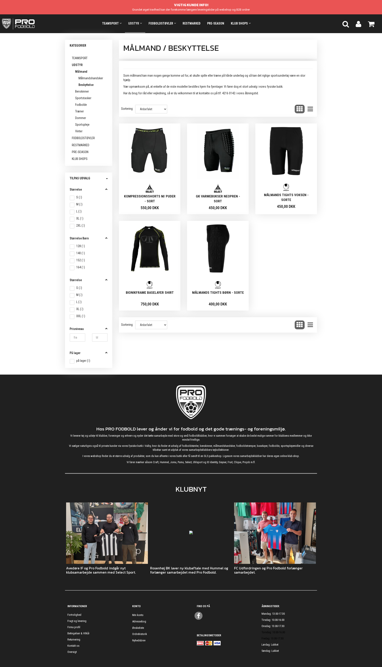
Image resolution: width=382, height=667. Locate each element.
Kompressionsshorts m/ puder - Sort (150, 198)
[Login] (358, 23)
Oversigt (72, 652)
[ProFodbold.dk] (38, 23)
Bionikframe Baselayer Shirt (150, 293)
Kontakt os (73, 645)
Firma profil (73, 627)
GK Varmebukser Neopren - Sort (218, 198)
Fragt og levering (76, 621)
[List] (310, 109)
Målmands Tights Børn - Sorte (218, 293)
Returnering (73, 639)
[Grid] (300, 109)
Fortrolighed (74, 614)
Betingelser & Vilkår (78, 633)
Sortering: (127, 108)
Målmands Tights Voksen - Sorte (286, 197)
